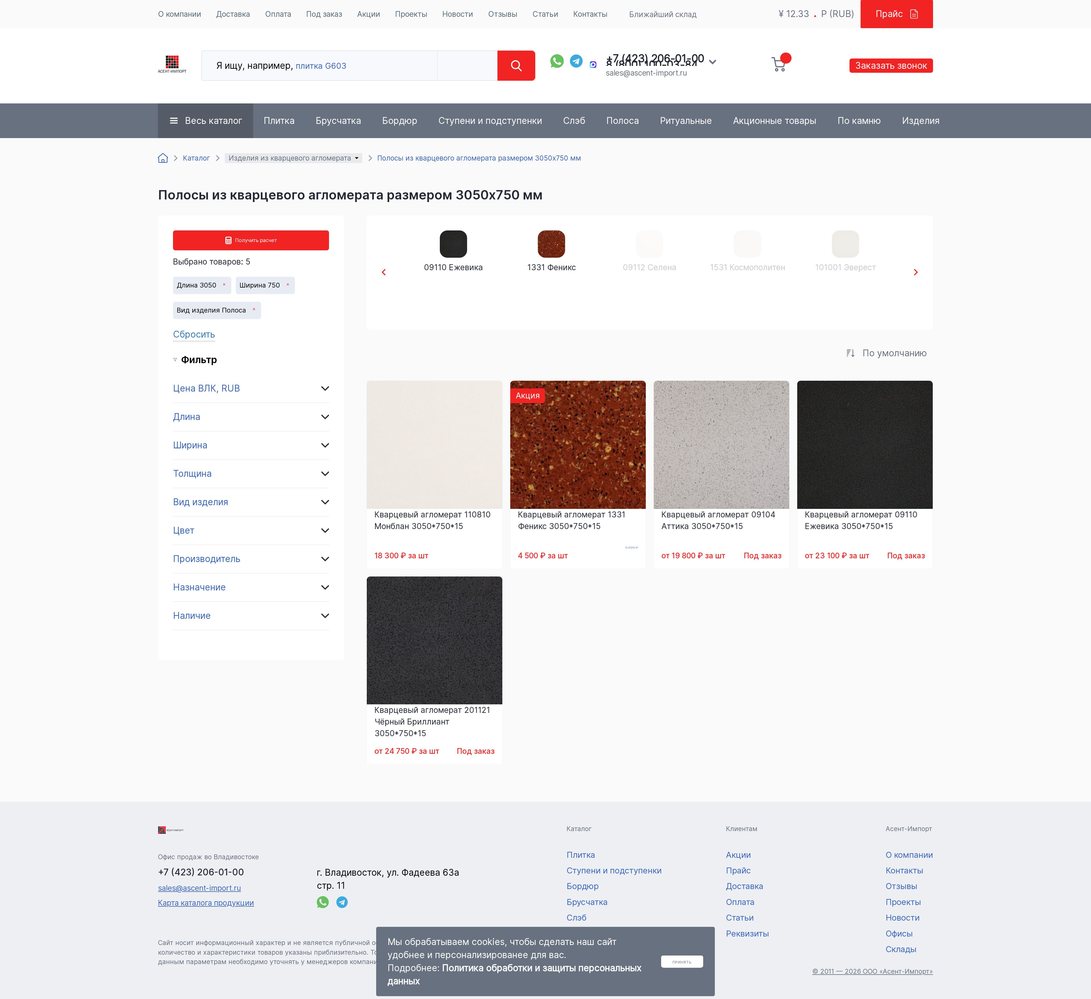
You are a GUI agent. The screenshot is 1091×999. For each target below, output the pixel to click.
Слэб (574, 120)
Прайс (889, 13)
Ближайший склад (663, 14)
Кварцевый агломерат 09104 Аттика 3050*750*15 (718, 520)
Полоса (622, 120)
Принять (682, 962)
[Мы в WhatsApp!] (557, 61)
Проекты (411, 13)
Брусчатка (338, 120)
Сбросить (194, 334)
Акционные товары (774, 120)
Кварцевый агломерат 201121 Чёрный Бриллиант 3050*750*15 (432, 721)
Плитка (279, 120)
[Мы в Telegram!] (577, 61)
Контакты (590, 13)
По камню (859, 120)
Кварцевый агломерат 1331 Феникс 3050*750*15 (571, 520)
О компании (179, 13)
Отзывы (502, 13)
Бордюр (399, 120)
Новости (457, 13)
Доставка (233, 13)
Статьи (545, 13)
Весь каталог (213, 120)
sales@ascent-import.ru (646, 72)
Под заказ (324, 13)
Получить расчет (256, 240)
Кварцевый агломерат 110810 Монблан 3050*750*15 (432, 520)
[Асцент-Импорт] (172, 65)
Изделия (921, 120)
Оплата (278, 13)
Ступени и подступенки (490, 120)
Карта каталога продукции (206, 902)
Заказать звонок (891, 65)
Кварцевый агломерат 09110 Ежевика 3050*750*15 (861, 520)
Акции (368, 13)
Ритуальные (686, 120)
